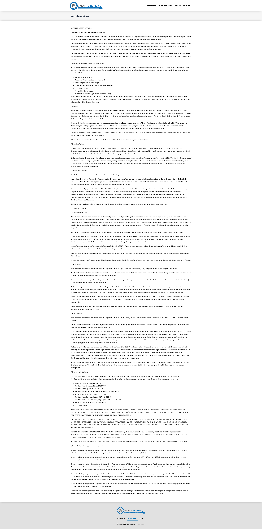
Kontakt (186, 6)
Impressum (121, 518)
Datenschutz (132, 518)
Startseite (151, 6)
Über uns (177, 6)
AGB (141, 518)
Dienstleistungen (165, 6)
